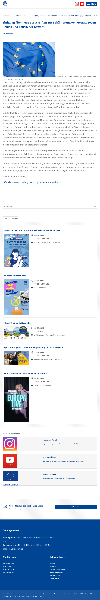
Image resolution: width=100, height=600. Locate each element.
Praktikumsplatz (8, 572)
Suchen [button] (95, 207)
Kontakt (52, 563)
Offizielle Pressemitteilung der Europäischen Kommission (30, 182)
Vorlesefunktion (55, 575)
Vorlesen (9, 34)
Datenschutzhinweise (57, 569)
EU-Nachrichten (21, 15)
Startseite (7, 15)
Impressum (54, 566)
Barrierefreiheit (55, 578)
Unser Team (7, 566)
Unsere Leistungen (9, 569)
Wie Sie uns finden (8, 563)
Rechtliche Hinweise (56, 572)
